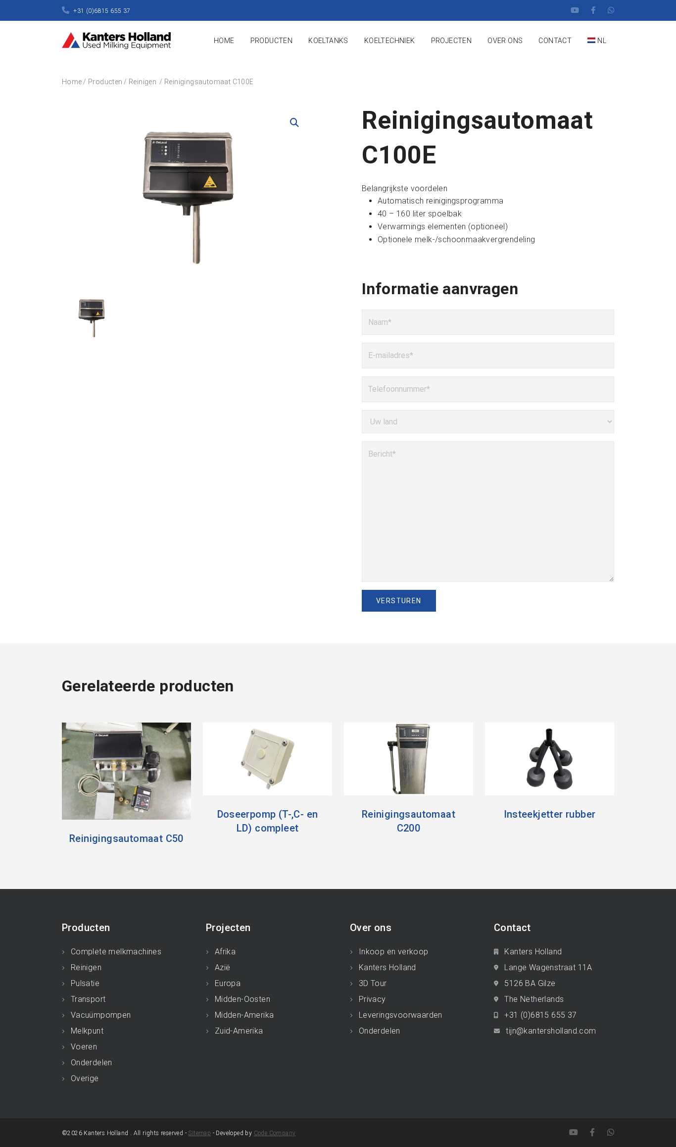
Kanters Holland (387, 967)
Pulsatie (85, 983)
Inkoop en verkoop (394, 951)
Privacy (372, 999)
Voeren (84, 1046)
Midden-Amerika (244, 1015)
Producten (271, 41)
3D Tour (373, 983)
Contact (555, 41)
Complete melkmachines (116, 951)
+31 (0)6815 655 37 (101, 10)
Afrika (225, 951)
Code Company (275, 1133)
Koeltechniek (389, 41)
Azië (223, 967)
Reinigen (143, 82)
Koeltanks (328, 41)
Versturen (399, 601)
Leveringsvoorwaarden (400, 1015)
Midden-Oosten (242, 999)
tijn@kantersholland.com (551, 1031)
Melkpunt (87, 1031)
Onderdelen (91, 1062)
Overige (85, 1078)
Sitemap (199, 1133)
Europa (228, 983)
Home (224, 41)
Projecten (451, 41)
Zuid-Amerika (239, 1031)
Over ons (505, 41)
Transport (88, 999)
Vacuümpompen (101, 1015)
